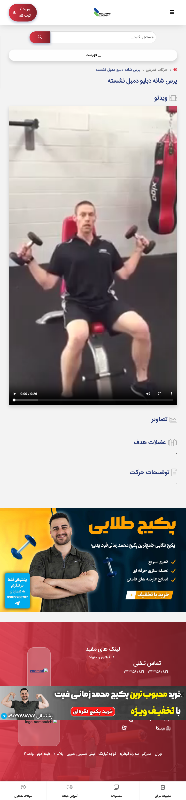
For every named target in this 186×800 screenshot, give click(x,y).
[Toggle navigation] (172, 12)
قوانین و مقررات (98, 657)
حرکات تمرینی (157, 70)
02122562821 (157, 672)
